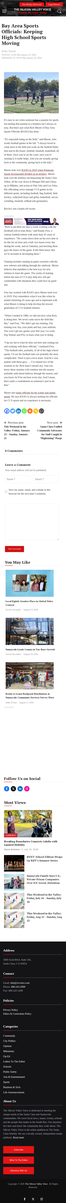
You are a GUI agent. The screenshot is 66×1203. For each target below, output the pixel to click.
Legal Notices (54, 4)
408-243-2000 (18, 986)
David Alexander (13, 609)
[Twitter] (12, 411)
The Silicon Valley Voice (32, 9)
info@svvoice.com (19, 983)
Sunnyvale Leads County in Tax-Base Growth (30, 649)
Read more (18, 1137)
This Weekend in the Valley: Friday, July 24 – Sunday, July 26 (44, 898)
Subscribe (18, 1150)
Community (11, 835)
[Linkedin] (18, 411)
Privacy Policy (10, 1010)
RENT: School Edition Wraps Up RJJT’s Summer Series (44, 858)
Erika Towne (9, 51)
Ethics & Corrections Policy (17, 1013)
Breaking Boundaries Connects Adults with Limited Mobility (30, 843)
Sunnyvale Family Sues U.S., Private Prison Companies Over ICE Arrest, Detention (44, 879)
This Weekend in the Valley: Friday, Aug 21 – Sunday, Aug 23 (44, 917)
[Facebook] (6, 411)
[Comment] (41, 411)
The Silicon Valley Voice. (37, 1184)
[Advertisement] (33, 742)
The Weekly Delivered (31, 4)
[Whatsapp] (24, 411)
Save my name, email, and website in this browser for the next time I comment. (29, 491)
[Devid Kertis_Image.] (31, 221)
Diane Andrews (12, 849)
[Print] (30, 411)
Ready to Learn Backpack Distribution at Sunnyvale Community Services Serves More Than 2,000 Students (30, 697)
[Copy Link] (35, 411)
